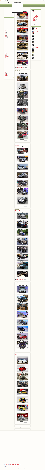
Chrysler (5, 30)
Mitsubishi (6, 58)
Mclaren (5, 55)
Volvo (5, 76)
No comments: (21, 279)
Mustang (5, 59)
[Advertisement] (9, 13)
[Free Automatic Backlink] (6, 464)
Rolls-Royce (18, 280)
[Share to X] (25, 140)
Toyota (5, 73)
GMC (5, 38)
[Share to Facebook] (25, 67)
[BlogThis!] (24, 67)
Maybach (6, 53)
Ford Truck (6, 36)
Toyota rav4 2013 (36, 28)
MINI (5, 57)
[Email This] (23, 67)
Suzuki (5, 71)
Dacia (5, 31)
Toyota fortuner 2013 (37, 44)
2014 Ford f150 (36, 31)
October (34, 18)
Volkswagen (6, 75)
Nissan (17, 68)
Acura (5, 19)
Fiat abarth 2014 (17, 354)
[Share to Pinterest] (26, 67)
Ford (5, 35)
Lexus (5, 50)
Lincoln (5, 51)
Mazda (5, 54)
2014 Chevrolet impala (18, 283)
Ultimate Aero (6, 74)
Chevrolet (17, 141)
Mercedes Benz (6, 56)
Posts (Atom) (24, 427)
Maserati (5, 52)
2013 (33, 11)
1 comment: (21, 67)
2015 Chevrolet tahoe (18, 71)
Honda (5, 39)
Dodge (5, 32)
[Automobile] (20, 464)
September (34, 19)
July (33, 21)
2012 (33, 24)
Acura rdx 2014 (17, 145)
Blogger (25, 468)
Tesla (5, 72)
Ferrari (5, 33)
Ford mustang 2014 (37, 50)
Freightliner (6, 37)
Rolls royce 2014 (17, 210)
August (34, 20)
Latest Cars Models (10, 3)
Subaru (5, 70)
